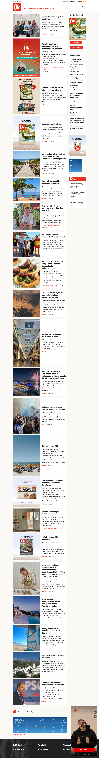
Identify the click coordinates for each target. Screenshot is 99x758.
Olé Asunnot (72, 1)
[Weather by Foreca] (19, 735)
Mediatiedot (55, 5)
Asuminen (41, 8)
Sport (52, 8)
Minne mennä (27, 8)
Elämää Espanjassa (53, 225)
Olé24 (68, 1)
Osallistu (25, 5)
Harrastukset (52, 529)
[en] (81, 1)
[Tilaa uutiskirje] (77, 145)
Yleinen (44, 198)
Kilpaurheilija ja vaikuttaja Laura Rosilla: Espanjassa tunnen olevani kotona (77, 80)
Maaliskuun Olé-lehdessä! (77, 74)
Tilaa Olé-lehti (30, 5)
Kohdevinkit (45, 285)
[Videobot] (84, 731)
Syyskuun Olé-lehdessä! (76, 128)
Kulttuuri (34, 8)
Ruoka (47, 8)
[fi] (79, 1)
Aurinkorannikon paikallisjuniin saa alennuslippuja (75, 88)
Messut (50, 5)
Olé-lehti (64, 1)
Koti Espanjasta (53, 621)
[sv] (85, 1)
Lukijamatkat (38, 5)
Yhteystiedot (61, 5)
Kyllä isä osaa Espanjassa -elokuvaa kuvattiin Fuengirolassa (77, 95)
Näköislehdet (44, 5)
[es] (83, 1)
